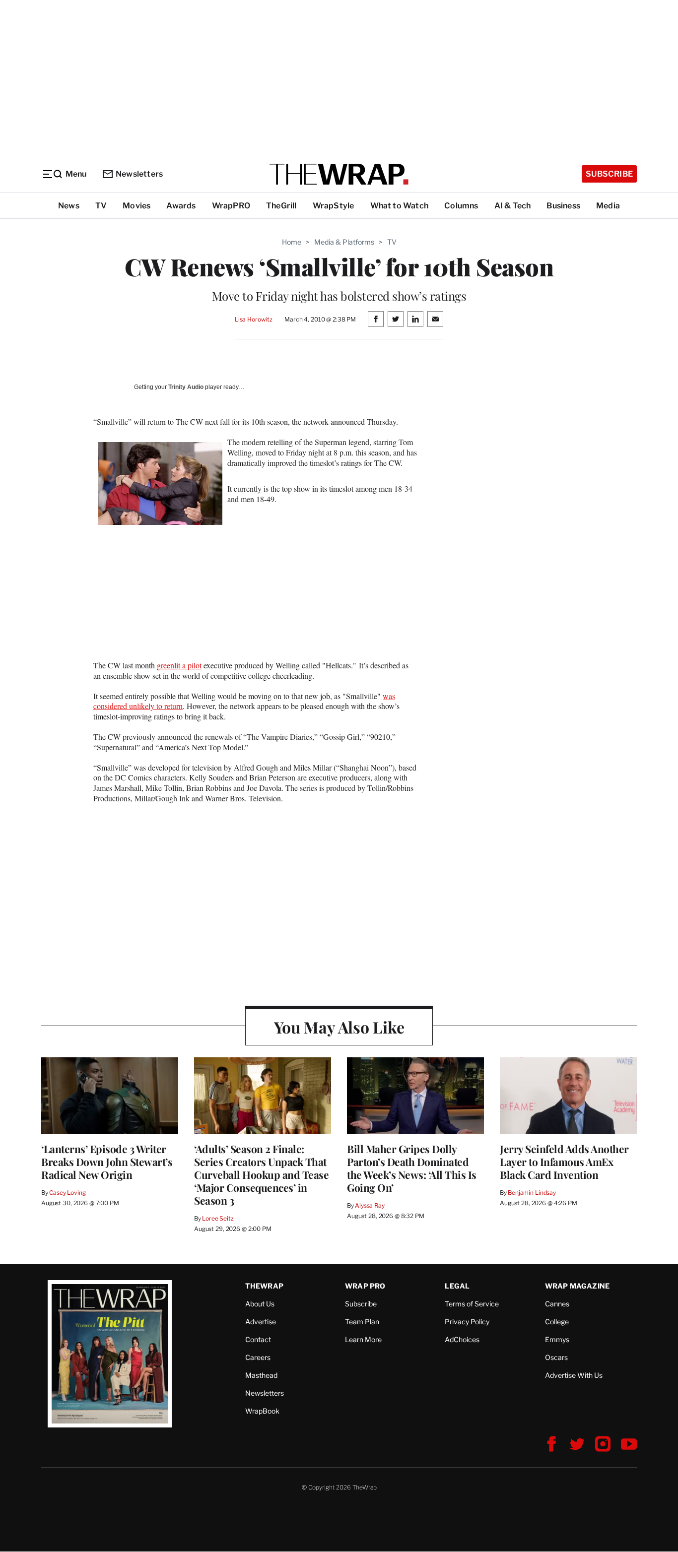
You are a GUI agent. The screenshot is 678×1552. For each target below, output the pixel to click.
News (68, 205)
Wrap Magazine (577, 1286)
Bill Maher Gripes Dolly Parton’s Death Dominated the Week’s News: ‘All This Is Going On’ (411, 1168)
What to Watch (399, 205)
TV (101, 205)
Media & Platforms (344, 242)
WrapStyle (333, 205)
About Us (259, 1303)
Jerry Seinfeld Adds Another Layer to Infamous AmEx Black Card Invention (564, 1161)
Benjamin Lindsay (532, 1192)
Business (563, 205)
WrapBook (262, 1411)
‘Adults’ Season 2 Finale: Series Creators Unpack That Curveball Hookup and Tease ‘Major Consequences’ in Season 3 (261, 1174)
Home (291, 242)
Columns (461, 205)
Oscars (556, 1357)
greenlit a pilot (179, 665)
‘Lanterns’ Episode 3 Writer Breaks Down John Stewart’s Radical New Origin (106, 1161)
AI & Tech (512, 205)
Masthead (261, 1375)
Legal (457, 1286)
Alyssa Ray (370, 1205)
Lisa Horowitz (253, 319)
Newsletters (139, 174)
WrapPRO (231, 205)
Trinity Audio (185, 387)
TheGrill (281, 205)
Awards (181, 205)
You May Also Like (339, 1026)
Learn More (363, 1339)
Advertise (260, 1321)
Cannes (557, 1303)
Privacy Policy (467, 1321)
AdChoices (462, 1339)
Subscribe (609, 174)
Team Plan (362, 1321)
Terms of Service (472, 1303)
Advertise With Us (574, 1375)
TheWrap (264, 1286)
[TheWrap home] (339, 174)
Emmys (557, 1339)
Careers (258, 1357)
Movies (136, 205)
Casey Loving (67, 1192)
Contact (258, 1339)
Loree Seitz (218, 1218)
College (557, 1321)
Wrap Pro (365, 1286)
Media (608, 205)
